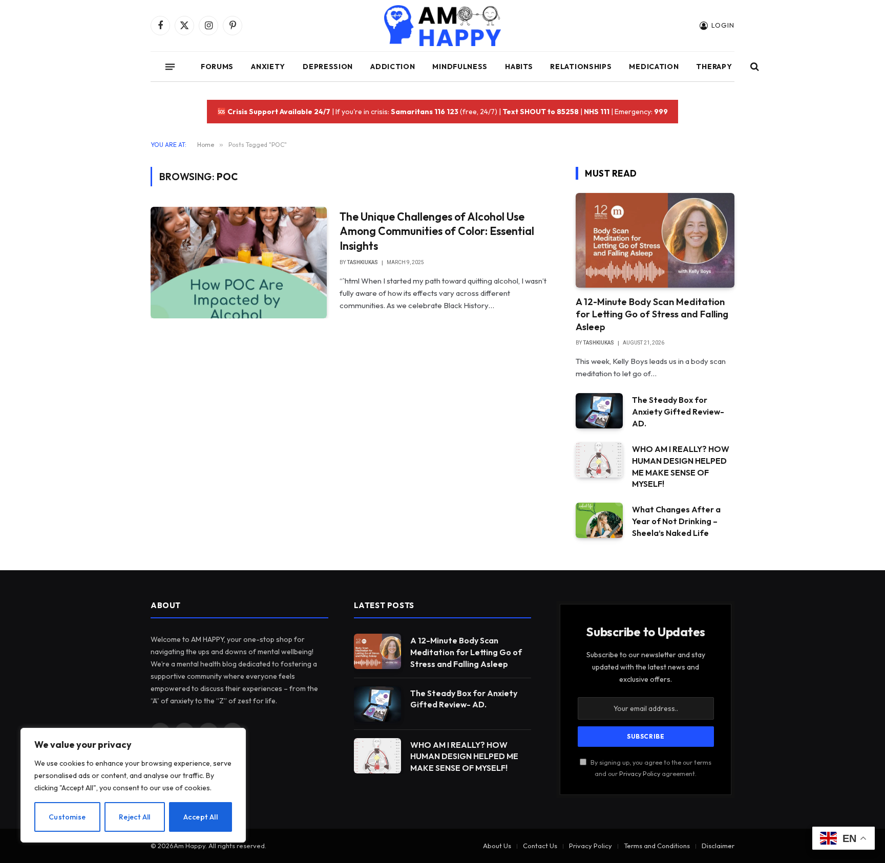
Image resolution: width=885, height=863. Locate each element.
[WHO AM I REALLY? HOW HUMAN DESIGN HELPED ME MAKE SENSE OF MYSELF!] (599, 460)
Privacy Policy (639, 773)
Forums (217, 66)
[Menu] (170, 66)
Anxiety (268, 66)
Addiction (392, 66)
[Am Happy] (442, 25)
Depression (328, 66)
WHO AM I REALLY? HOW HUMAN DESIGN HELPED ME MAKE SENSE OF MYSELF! (680, 466)
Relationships (581, 66)
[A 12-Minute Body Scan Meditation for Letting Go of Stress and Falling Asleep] (655, 240)
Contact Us (540, 846)
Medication (654, 66)
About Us (497, 846)
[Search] (753, 66)
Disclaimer (718, 846)
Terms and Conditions (657, 846)
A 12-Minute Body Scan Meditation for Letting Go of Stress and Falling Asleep (652, 314)
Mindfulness (460, 66)
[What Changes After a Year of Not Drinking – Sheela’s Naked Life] (599, 520)
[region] (133, 785)
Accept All (200, 817)
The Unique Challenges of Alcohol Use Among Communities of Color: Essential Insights (437, 231)
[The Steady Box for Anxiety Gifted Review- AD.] (599, 410)
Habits (519, 66)
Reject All (135, 817)
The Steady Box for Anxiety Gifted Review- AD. (678, 411)
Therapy (714, 66)
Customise (67, 817)
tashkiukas (362, 262)
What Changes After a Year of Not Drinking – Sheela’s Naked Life (676, 521)
